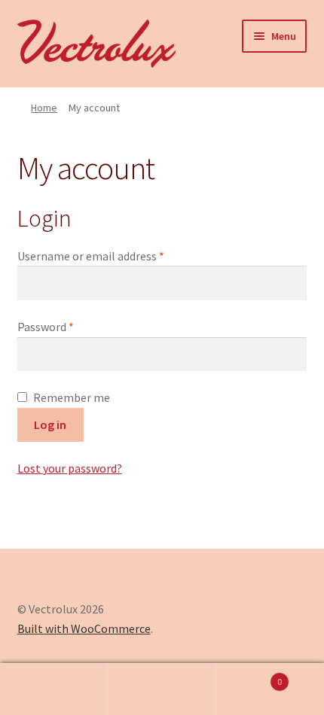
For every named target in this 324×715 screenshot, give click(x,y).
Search (161, 689)
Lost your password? (69, 468)
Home (44, 107)
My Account (54, 689)
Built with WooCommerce (84, 628)
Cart (249, 676)
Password (67, 326)
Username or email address (113, 255)
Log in (50, 424)
